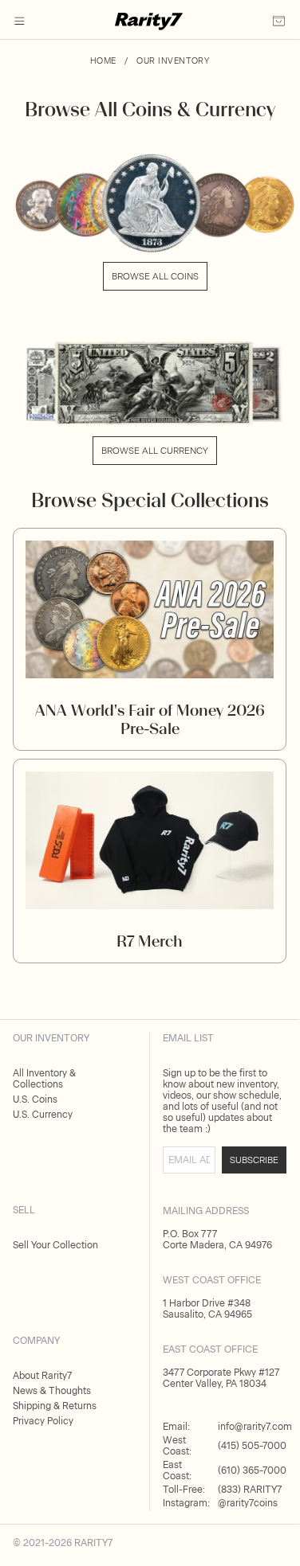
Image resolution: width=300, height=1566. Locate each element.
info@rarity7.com (255, 1426)
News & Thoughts (52, 1390)
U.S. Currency (43, 1114)
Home (103, 61)
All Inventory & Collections (44, 1079)
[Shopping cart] (278, 26)
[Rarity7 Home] (149, 26)
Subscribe (254, 1160)
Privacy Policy (43, 1421)
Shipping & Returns (55, 1406)
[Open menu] (19, 22)
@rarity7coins (248, 1503)
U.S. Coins (35, 1099)
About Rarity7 (42, 1375)
